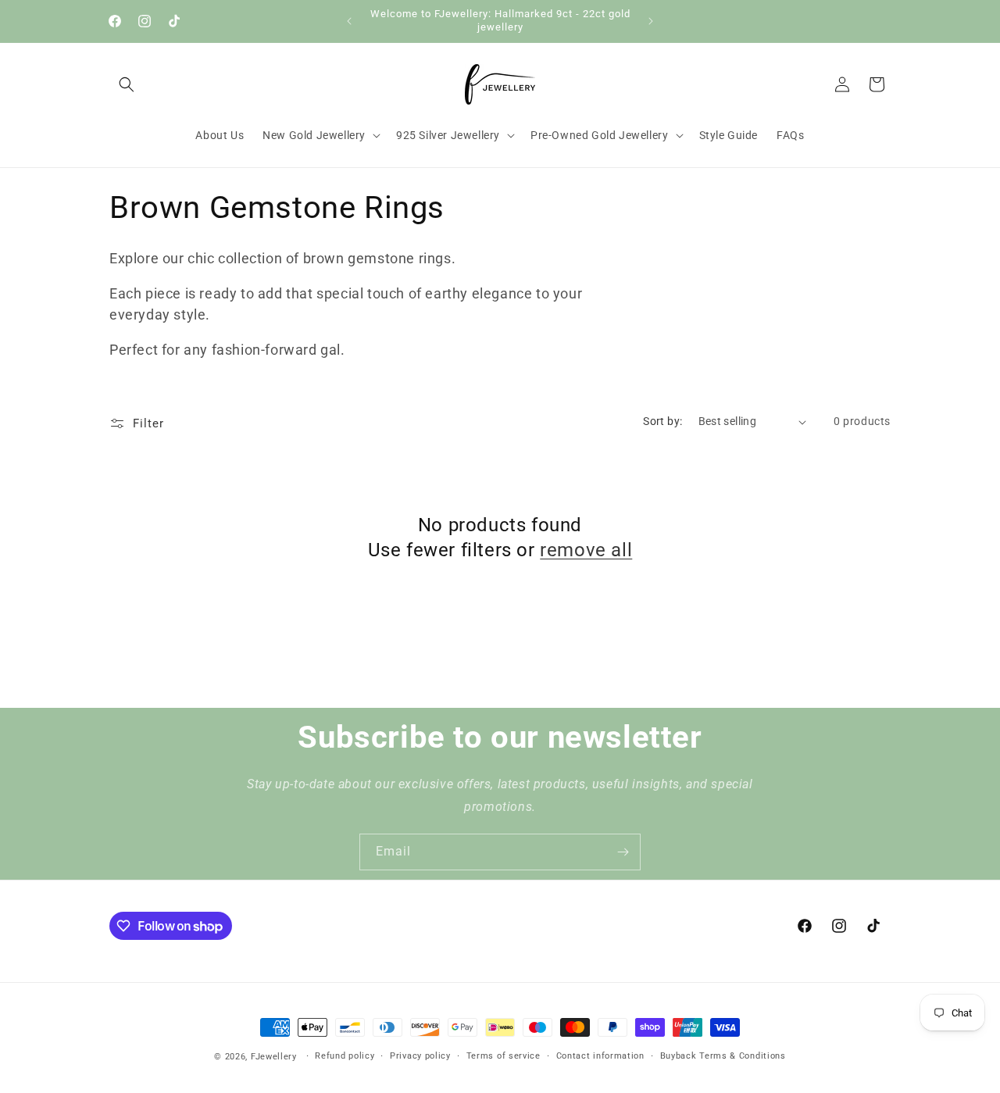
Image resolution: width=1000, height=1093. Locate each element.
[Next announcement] (651, 21)
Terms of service (503, 1056)
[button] (126, 84)
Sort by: (662, 421)
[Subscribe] (622, 852)
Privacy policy (420, 1056)
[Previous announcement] (349, 21)
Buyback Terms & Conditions (723, 1056)
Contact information (600, 1056)
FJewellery (274, 1057)
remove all (586, 550)
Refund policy (344, 1056)
